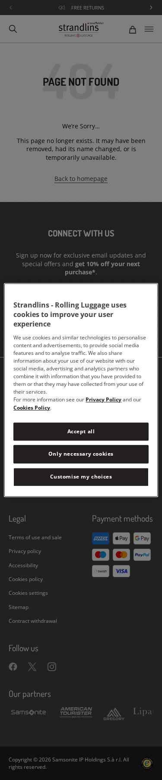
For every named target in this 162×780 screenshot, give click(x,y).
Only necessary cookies (81, 454)
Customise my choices (81, 476)
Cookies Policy (31, 407)
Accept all (81, 431)
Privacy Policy (103, 399)
